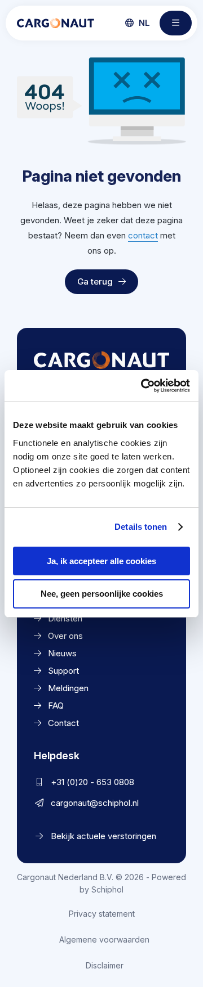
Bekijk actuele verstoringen (103, 836)
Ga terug (95, 281)
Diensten (65, 618)
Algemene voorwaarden (104, 939)
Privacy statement (102, 913)
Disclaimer (104, 965)
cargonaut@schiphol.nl (95, 802)
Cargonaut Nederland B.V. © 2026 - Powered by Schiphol (101, 883)
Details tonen (140, 526)
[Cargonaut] (55, 23)
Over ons (65, 635)
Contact (63, 723)
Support (63, 670)
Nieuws (62, 653)
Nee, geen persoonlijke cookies (102, 593)
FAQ (56, 705)
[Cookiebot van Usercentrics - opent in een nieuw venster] (143, 385)
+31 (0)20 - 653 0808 (92, 782)
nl (143, 22)
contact (143, 235)
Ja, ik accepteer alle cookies (101, 561)
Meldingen (68, 688)
